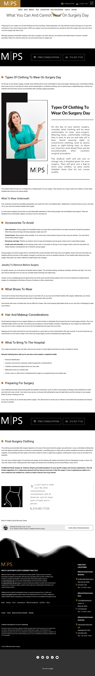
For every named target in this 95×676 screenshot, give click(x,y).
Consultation (69, 4)
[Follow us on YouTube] (57, 657)
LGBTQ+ (67, 9)
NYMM (51, 668)
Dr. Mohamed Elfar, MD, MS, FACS (10, 583)
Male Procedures (57, 9)
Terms (9, 612)
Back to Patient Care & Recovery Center (14, 520)
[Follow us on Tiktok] (52, 657)
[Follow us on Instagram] (47, 657)
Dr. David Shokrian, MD (7, 581)
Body (26, 9)
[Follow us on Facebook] (37, 657)
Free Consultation (48, 57)
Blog (48, 602)
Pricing (74, 9)
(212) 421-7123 (82, 584)
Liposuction (44, 9)
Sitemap (31, 612)
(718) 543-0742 (82, 609)
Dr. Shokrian (15, 528)
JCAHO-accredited (6, 594)
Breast (31, 9)
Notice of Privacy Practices (19, 612)
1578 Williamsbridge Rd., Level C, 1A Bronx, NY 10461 (85, 603)
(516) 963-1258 (82, 633)
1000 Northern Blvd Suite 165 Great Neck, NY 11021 (85, 627)
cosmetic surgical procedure (45, 89)
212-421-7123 (83, 4)
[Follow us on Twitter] (42, 657)
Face (37, 9)
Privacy (3, 612)
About (20, 9)
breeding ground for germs (21, 278)
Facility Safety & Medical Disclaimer (78, 527)
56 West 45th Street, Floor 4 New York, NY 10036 (86, 580)
